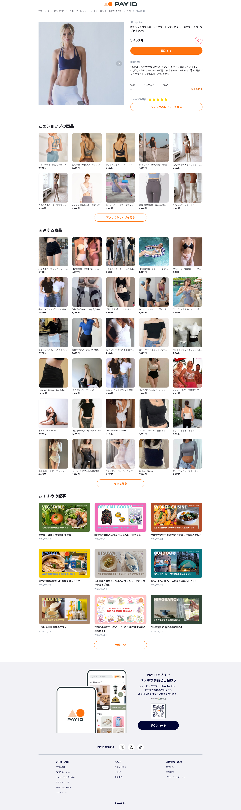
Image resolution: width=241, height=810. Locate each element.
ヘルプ (117, 772)
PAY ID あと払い (63, 772)
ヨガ (129, 11)
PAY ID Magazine (63, 787)
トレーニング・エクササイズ (107, 11)
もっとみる (120, 483)
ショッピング (61, 792)
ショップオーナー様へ (65, 777)
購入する (166, 50)
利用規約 (118, 777)
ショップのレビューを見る (166, 107)
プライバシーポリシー (175, 777)
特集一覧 (120, 644)
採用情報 (170, 772)
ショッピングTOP (56, 11)
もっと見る (196, 89)
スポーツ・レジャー (78, 11)
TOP (40, 11)
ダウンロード (158, 725)
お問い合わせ (120, 767)
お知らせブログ (62, 782)
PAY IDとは (60, 767)
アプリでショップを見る (120, 217)
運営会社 (170, 767)
